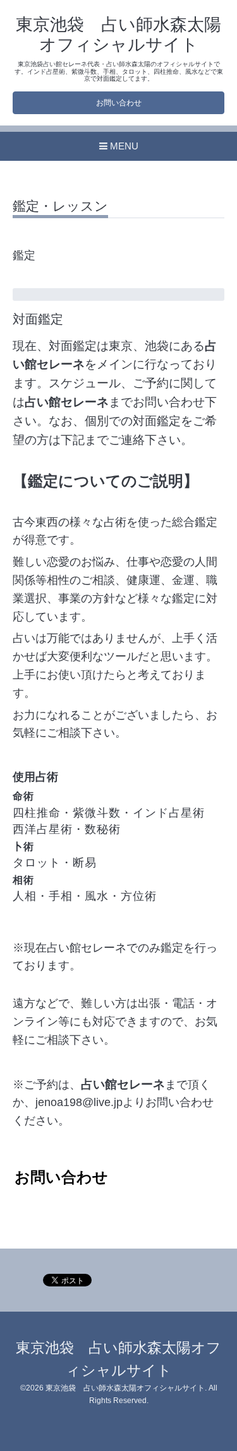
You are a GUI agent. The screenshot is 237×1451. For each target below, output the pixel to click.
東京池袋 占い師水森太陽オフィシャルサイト (125, 1388)
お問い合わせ (119, 102)
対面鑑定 (38, 319)
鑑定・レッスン (60, 206)
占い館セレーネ (67, 402)
